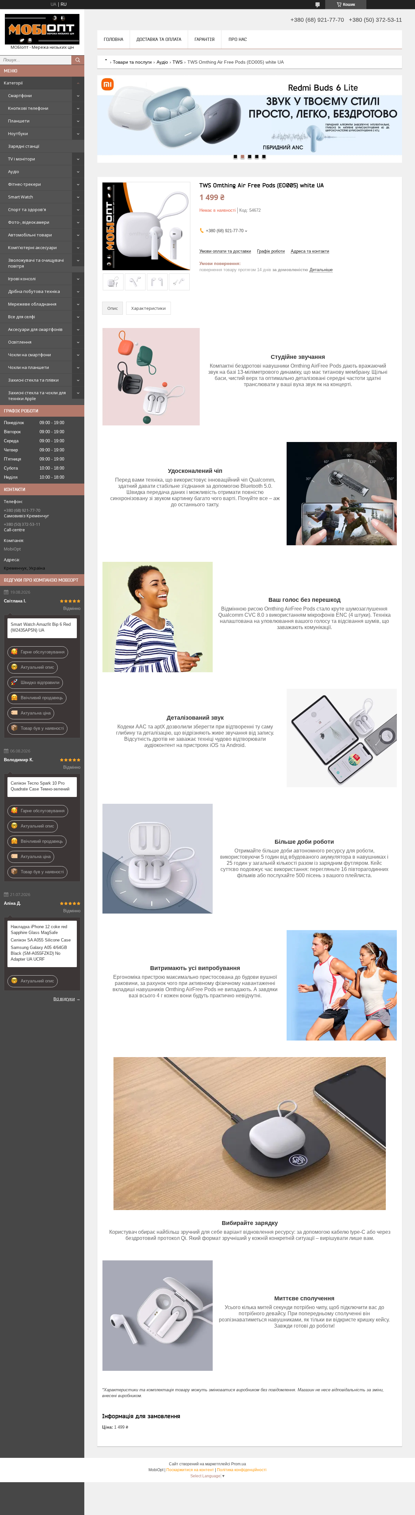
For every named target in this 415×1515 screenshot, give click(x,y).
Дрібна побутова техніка (34, 291)
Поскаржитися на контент (190, 1470)
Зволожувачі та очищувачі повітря (36, 263)
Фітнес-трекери (24, 184)
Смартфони (20, 95)
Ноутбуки (18, 133)
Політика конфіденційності (242, 1470)
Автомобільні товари (30, 235)
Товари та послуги (132, 62)
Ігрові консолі (22, 279)
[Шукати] (77, 60)
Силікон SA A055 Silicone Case (41, 940)
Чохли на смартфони (29, 355)
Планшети (19, 121)
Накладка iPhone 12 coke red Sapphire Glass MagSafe (39, 929)
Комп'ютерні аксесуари (32, 247)
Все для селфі (21, 317)
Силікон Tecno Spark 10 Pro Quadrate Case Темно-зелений (40, 786)
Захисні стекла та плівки (33, 380)
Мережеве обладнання (32, 304)
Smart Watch (20, 197)
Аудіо (13, 171)
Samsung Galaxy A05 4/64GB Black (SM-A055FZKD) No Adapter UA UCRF (39, 953)
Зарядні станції (23, 146)
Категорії (13, 83)
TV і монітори (21, 159)
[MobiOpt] (42, 29)
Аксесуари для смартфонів (35, 329)
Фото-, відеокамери (28, 222)
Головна (113, 39)
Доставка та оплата (158, 39)
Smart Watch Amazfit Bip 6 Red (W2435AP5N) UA (41, 627)
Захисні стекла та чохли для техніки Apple (37, 395)
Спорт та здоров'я (27, 209)
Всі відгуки (64, 999)
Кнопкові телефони (28, 108)
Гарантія (205, 39)
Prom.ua (238, 1464)
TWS (177, 62)
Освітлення (19, 342)
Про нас (238, 39)
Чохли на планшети (28, 367)
